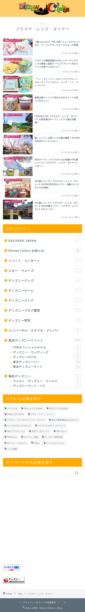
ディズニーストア (43, 300)
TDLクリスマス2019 (33, 408)
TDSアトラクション (40, 431)
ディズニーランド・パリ (45, 385)
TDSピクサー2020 (15, 414)
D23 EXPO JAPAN (43, 240)
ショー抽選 (12, 449)
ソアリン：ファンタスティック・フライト (26, 420)
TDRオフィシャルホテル (45, 347)
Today (36, 443)
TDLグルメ (61, 431)
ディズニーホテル (46, 357)
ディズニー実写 (43, 320)
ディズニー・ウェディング (45, 352)
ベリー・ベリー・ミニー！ (42, 414)
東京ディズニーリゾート (44, 340)
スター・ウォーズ (43, 270)
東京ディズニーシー (46, 362)
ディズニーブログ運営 (43, 310)
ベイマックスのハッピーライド (51, 426)
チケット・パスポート (17, 443)
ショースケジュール (55, 443)
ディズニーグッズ (43, 280)
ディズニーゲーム (43, 290)
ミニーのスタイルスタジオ (19, 426)
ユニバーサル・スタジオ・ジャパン (43, 330)
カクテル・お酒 (31, 437)
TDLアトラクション (16, 431)
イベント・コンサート (43, 260)
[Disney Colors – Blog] (43, 14)
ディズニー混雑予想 (53, 437)
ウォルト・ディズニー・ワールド (45, 381)
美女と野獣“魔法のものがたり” (65, 420)
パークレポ (12, 408)
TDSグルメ (12, 437)
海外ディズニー (43, 376)
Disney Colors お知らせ (43, 250)
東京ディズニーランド (46, 366)
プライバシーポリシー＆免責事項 (39, 602)
